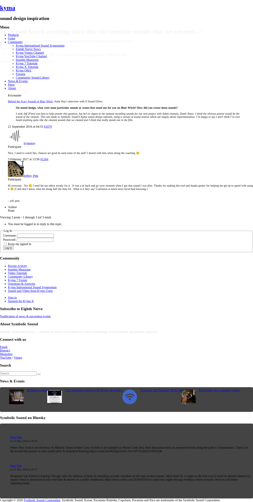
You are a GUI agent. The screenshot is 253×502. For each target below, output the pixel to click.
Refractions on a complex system (219, 390)
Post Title (16, 437)
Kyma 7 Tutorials (27, 63)
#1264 (44, 159)
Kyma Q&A (23, 70)
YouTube (5, 357)
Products (13, 35)
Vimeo (18, 357)
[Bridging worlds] (16, 403)
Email (3, 347)
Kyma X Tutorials (27, 67)
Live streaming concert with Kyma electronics (93, 390)
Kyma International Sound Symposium (40, 45)
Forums (20, 74)
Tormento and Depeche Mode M (160, 390)
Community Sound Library (33, 77)
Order (11, 38)
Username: (10, 235)
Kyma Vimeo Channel (30, 52)
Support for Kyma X (21, 301)
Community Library (20, 276)
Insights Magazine (27, 59)
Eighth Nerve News (28, 49)
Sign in (12, 297)
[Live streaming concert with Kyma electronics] (54, 403)
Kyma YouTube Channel (31, 56)
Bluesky (5, 350)
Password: (10, 239)
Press (11, 84)
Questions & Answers (21, 283)
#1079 (48, 126)
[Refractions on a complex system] (188, 403)
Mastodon (6, 354)
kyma (7, 7)
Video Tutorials (17, 273)
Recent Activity (17, 266)
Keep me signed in (19, 244)
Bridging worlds (37, 390)
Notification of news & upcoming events (25, 316)
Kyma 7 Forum (17, 280)
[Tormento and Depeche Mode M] (129, 403)
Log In (8, 247)
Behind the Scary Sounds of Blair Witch (30, 101)
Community (15, 42)
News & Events (18, 81)
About (12, 88)
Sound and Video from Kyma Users (30, 291)
